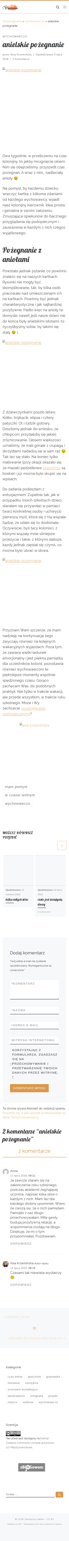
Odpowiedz (21, 1243)
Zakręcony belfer (34, 1519)
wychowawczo (35, 21)
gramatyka (53, 1376)
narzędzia (31, 1382)
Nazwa (18, 1010)
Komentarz (23, 983)
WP (20, 1524)
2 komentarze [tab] (34, 1151)
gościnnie (34, 1376)
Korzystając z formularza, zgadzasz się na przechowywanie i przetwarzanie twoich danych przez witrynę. (35, 1063)
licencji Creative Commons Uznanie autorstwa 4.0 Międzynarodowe (30, 1443)
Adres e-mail (25, 1025)
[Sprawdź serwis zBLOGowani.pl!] (31, 1467)
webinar (28, 1402)
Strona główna (12, 21)
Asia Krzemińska (21, 54)
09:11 (31, 1175)
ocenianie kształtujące (23, 1389)
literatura (14, 1382)
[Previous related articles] (52, 845)
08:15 (31, 1268)
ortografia (36, 1395)
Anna (14, 1171)
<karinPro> (52, 468)
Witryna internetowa (33, 1040)
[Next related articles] (61, 845)
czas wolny (15, 1376)
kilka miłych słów (17, 899)
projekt (53, 1395)
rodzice (13, 1402)
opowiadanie (16, 1395)
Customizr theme (53, 1524)
